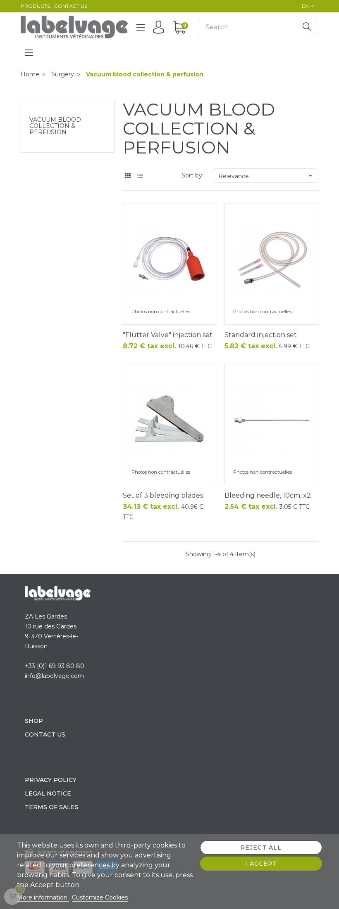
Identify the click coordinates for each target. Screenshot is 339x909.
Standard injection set (260, 335)
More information (43, 897)
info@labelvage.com (54, 676)
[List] (140, 176)
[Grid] (128, 176)
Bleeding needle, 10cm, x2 (267, 495)
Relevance (266, 176)
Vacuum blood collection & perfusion (55, 126)
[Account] (160, 26)
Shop (34, 721)
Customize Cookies (100, 897)
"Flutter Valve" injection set (167, 335)
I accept (261, 863)
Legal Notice (48, 793)
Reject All (261, 847)
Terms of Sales (52, 807)
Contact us (70, 6)
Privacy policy (50, 780)
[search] (306, 27)
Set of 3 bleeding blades (163, 495)
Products (35, 6)
